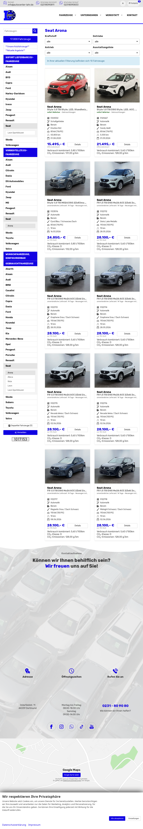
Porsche (10, 355)
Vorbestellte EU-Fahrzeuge (16, 152)
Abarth (9, 269)
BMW (8, 285)
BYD (8, 77)
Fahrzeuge (66, 15)
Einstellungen (133, 818)
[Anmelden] (123, 3)
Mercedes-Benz (14, 338)
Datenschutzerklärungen (72, 780)
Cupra (9, 83)
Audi (8, 72)
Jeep (8, 109)
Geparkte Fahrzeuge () (21, 425)
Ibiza (10, 381)
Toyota (9, 238)
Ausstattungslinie (103, 47)
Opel (8, 344)
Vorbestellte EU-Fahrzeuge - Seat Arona (67, 207)
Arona (10, 226)
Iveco (9, 104)
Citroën (10, 170)
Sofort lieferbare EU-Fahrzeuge (20, 59)
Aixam (9, 66)
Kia (7, 333)
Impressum (34, 824)
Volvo (9, 249)
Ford (8, 88)
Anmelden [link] (21, 432)
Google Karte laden (71, 775)
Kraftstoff (50, 36)
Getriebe (98, 36)
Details (78, 144)
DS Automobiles (15, 181)
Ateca (10, 377)
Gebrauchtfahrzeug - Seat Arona (67, 113)
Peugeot (10, 115)
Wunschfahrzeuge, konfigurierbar (18, 256)
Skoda (9, 139)
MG (7, 202)
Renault (10, 120)
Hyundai (10, 99)
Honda (9, 317)
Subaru (10, 402)
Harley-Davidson (15, 93)
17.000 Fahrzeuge (20, 39)
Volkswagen (12, 145)
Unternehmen (89, 15)
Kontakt (132, 15)
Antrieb (49, 47)
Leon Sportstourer (16, 133)
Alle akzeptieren (117, 818)
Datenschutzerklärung (14, 824)
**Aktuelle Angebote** (15, 50)
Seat (8, 126)
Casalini (10, 290)
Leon (10, 386)
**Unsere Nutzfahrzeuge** (17, 46)
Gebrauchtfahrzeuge (19, 263)
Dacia (9, 175)
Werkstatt (112, 15)
